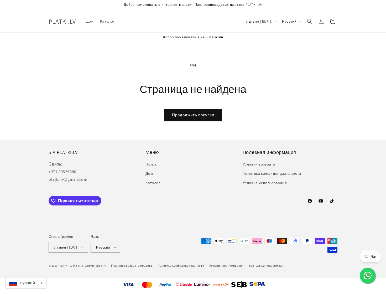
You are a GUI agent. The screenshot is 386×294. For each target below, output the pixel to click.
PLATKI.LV (65, 265)
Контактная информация (267, 265)
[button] (309, 21)
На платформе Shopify (89, 265)
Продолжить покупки (193, 114)
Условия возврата (259, 164)
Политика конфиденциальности (272, 173)
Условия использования (265, 182)
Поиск (151, 164)
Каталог (152, 182)
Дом (149, 173)
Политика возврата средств (131, 265)
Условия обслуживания (226, 265)
